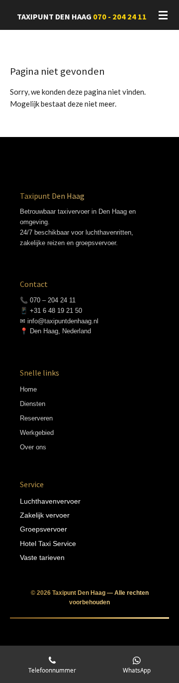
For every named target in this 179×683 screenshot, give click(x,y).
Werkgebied (37, 432)
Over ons (33, 447)
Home (28, 389)
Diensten (32, 404)
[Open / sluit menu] (163, 15)
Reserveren (36, 418)
